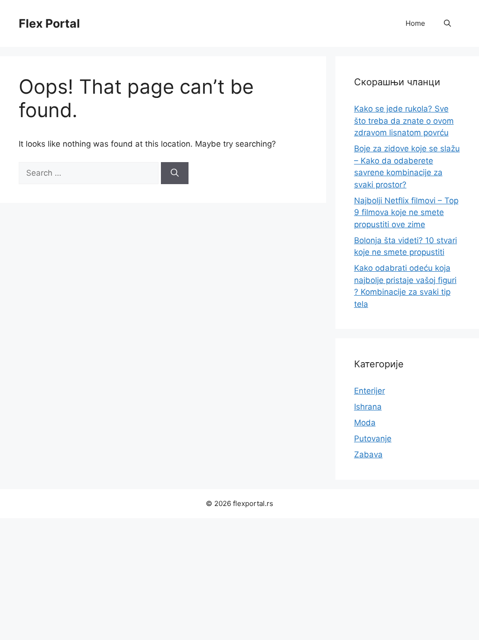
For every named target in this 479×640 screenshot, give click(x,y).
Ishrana (368, 406)
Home (415, 23)
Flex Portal (49, 23)
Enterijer (369, 390)
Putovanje (373, 438)
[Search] (175, 173)
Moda (365, 422)
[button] (447, 23)
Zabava (368, 454)
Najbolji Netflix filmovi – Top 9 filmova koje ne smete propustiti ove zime (406, 212)
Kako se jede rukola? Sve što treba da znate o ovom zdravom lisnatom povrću (404, 120)
